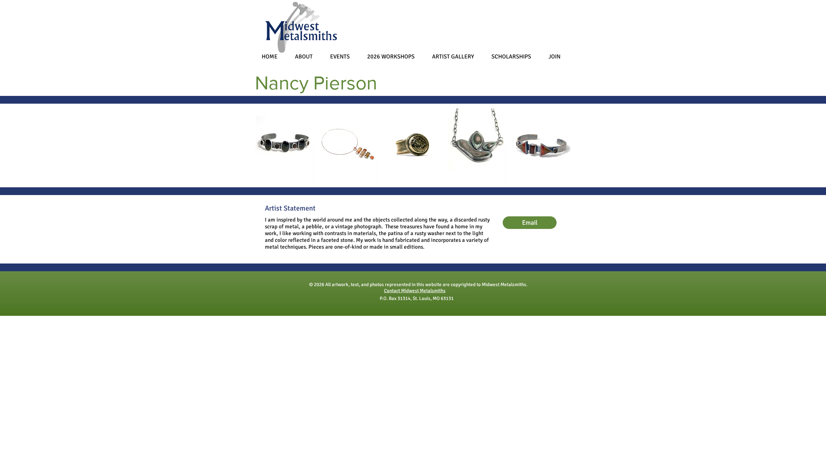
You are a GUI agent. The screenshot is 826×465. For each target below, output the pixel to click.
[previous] (269, 151)
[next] (556, 151)
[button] (285, 145)
